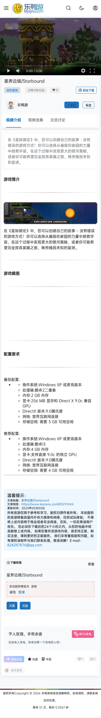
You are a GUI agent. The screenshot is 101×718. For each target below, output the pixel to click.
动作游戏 (12, 90)
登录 (21, 592)
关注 (73, 105)
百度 (25, 606)
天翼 (12, 606)
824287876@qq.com (24, 545)
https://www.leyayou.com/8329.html (47, 504)
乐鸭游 (45, 693)
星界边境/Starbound (35, 500)
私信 (88, 105)
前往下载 (88, 90)
